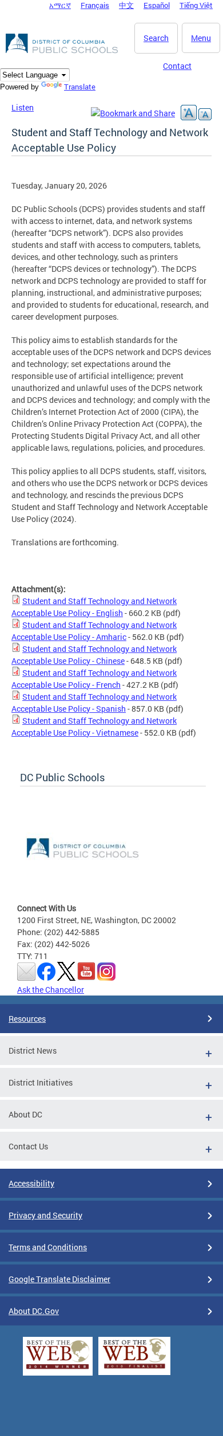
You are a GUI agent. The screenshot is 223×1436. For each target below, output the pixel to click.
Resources (27, 1018)
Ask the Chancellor (50, 989)
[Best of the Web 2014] (58, 1369)
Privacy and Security (45, 1215)
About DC (25, 1114)
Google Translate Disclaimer (59, 1279)
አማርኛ (60, 5)
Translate (79, 86)
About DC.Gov (34, 1311)
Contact (177, 65)
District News (33, 1050)
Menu (201, 37)
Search (156, 37)
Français (95, 5)
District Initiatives (41, 1082)
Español (157, 5)
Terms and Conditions (48, 1247)
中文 (126, 5)
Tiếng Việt (196, 5)
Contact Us (28, 1146)
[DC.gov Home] (63, 51)
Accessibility (31, 1183)
